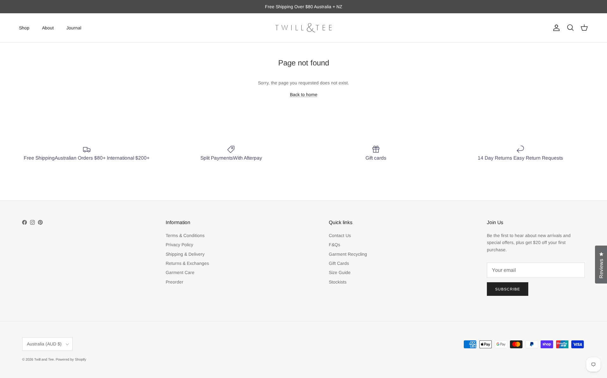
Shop (24, 27)
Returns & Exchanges (187, 263)
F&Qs (334, 244)
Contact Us (340, 235)
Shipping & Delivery (185, 254)
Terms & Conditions (185, 235)
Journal (73, 27)
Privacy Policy (179, 244)
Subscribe (507, 289)
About (48, 27)
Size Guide (340, 272)
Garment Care (180, 272)
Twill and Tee (44, 359)
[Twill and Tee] (303, 28)
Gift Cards (339, 263)
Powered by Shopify (71, 359)
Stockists (337, 281)
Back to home (303, 94)
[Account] (555, 28)
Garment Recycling (348, 254)
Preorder (174, 281)
